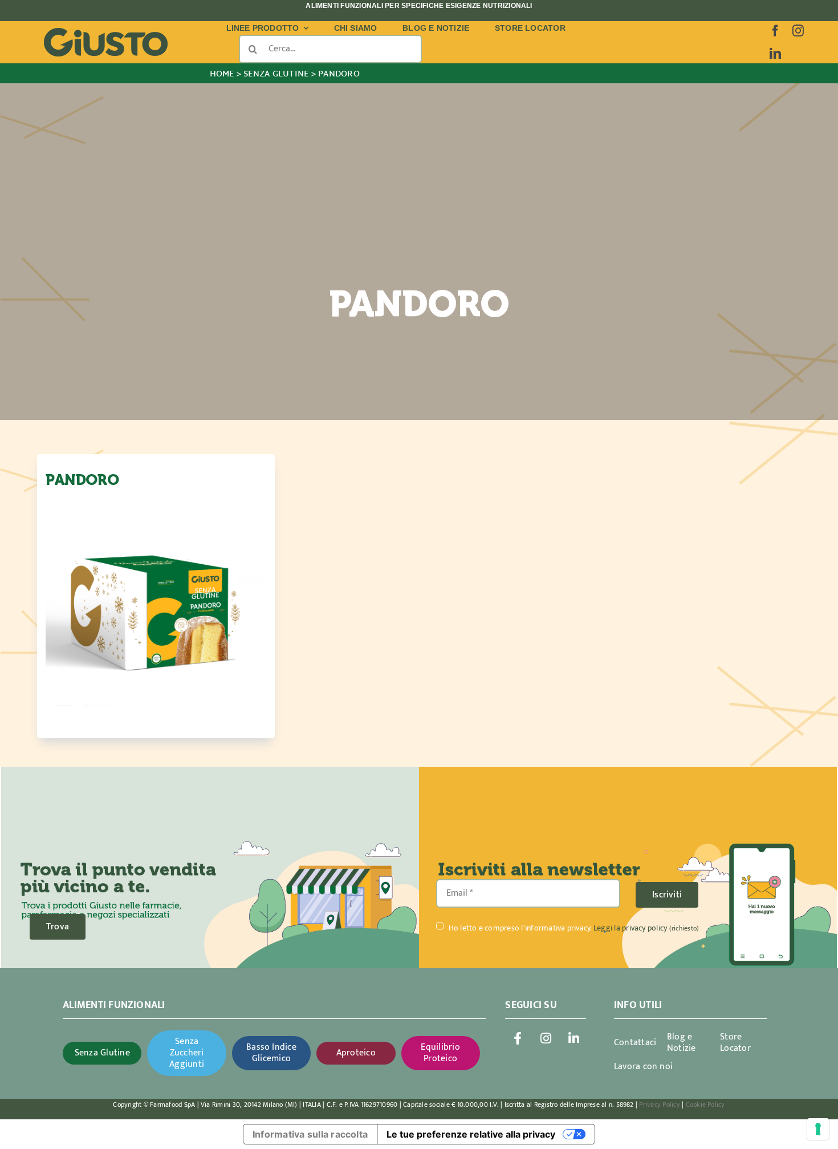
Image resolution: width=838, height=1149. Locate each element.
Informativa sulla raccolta (310, 1134)
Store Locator (735, 1042)
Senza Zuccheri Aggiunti (186, 1053)
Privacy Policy (659, 1104)
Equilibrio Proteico (440, 1052)
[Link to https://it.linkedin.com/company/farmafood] (574, 1038)
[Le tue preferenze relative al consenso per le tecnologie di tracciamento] (818, 1129)
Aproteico (356, 1053)
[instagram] (798, 31)
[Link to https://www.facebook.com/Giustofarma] (517, 1038)
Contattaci (635, 1042)
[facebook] (775, 31)
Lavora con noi (643, 1066)
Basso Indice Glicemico (271, 1052)
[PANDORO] (156, 610)
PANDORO (82, 480)
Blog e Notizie (681, 1042)
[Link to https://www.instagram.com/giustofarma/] (546, 1038)
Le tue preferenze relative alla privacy (471, 1134)
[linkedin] (775, 53)
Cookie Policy (705, 1104)
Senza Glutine (102, 1053)
